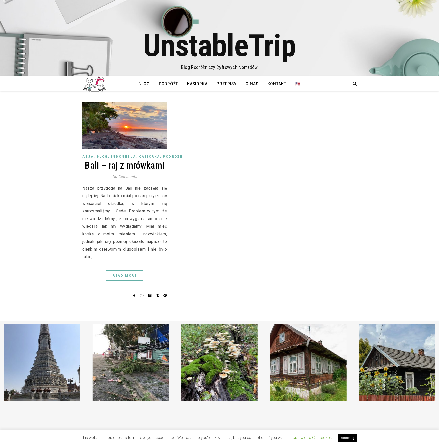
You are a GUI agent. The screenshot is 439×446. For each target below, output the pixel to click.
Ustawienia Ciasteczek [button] (312, 437)
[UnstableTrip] (219, 38)
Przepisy (227, 83)
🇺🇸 (298, 83)
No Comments (124, 176)
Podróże (168, 83)
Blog (144, 83)
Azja (88, 156)
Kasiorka (197, 83)
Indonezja (123, 156)
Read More (125, 275)
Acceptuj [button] (347, 438)
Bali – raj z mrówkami (124, 165)
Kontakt (277, 83)
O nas (252, 83)
